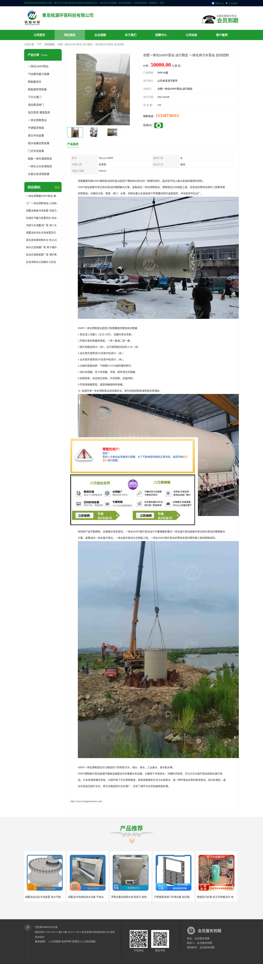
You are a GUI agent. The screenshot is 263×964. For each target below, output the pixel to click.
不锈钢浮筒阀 (36, 127)
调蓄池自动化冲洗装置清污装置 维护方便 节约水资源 (43, 232)
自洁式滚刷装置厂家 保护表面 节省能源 (43, 254)
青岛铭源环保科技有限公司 (95, 932)
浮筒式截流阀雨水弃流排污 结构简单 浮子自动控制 (96, 897)
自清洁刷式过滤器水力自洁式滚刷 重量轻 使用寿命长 (43, 262)
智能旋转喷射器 (37, 89)
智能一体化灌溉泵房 (40, 158)
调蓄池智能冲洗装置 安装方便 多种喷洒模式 (43, 210)
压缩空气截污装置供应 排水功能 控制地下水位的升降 (43, 218)
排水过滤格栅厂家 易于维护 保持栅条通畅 (43, 247)
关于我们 (130, 34)
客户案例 (222, 34)
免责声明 (66, 941)
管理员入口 (78, 941)
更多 (57, 187)
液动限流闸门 (36, 104)
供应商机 (70, 34)
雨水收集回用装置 (38, 143)
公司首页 (39, 34)
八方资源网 (54, 941)
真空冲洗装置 (36, 135)
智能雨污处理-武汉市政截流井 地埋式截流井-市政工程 (184, 897)
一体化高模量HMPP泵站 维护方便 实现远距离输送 (43, 196)
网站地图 (90, 941)
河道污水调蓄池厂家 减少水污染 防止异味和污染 (43, 225)
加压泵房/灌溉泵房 (39, 112)
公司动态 (191, 34)
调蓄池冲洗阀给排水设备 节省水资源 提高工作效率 (53, 897)
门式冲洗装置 (36, 151)
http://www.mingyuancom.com (86, 801)
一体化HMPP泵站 (38, 66)
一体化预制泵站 (37, 120)
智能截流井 (34, 81)
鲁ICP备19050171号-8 (70, 932)
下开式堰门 (34, 97)
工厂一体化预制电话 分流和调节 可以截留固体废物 (43, 203)
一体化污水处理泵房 (40, 166)
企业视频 (100, 34)
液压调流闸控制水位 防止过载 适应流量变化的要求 (43, 240)
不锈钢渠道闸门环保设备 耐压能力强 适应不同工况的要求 (143, 897)
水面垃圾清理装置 (38, 174)
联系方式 (39, 45)
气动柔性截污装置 (38, 74)
